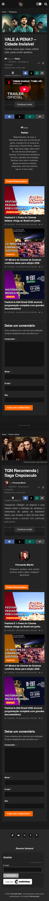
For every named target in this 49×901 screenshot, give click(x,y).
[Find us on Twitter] (36, 835)
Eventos (10, 254)
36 (42, 224)
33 (42, 267)
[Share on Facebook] (25, 73)
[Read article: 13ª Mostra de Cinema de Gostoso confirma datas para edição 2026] (24, 243)
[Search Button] (45, 4)
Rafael (17, 58)
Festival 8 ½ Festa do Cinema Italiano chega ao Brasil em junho (22, 219)
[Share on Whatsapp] (36, 73)
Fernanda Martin (19, 482)
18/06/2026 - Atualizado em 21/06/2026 (21, 224)
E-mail (8, 383)
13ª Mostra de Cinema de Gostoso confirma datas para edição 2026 (23, 261)
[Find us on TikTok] (12, 835)
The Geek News (16, 894)
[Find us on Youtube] (18, 835)
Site (6, 395)
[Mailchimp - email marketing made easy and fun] (17, 881)
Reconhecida (34, 896)
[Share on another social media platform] (42, 73)
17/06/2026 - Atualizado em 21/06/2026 (21, 267)
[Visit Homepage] (20, 3)
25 (42, 312)
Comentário (11, 339)
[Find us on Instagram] (24, 835)
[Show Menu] (3, 4)
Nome (8, 371)
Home (4, 12)
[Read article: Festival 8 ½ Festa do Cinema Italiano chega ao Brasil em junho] (24, 200)
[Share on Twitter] (31, 73)
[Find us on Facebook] (30, 835)
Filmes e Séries (14, 212)
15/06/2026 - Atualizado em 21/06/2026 (21, 312)
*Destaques (12, 12)
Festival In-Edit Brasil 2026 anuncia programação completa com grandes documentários (24, 305)
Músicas (10, 297)
